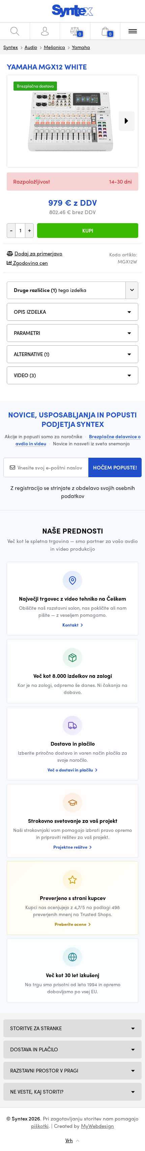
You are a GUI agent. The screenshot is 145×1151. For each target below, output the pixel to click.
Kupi (87, 230)
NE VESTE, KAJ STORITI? (36, 1091)
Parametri (27, 333)
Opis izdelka (30, 311)
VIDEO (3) (25, 375)
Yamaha (81, 47)
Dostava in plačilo (34, 1049)
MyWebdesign (97, 1126)
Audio (31, 47)
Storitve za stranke (36, 1028)
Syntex (10, 47)
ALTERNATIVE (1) (31, 354)
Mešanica (54, 47)
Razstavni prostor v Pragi (44, 1070)
